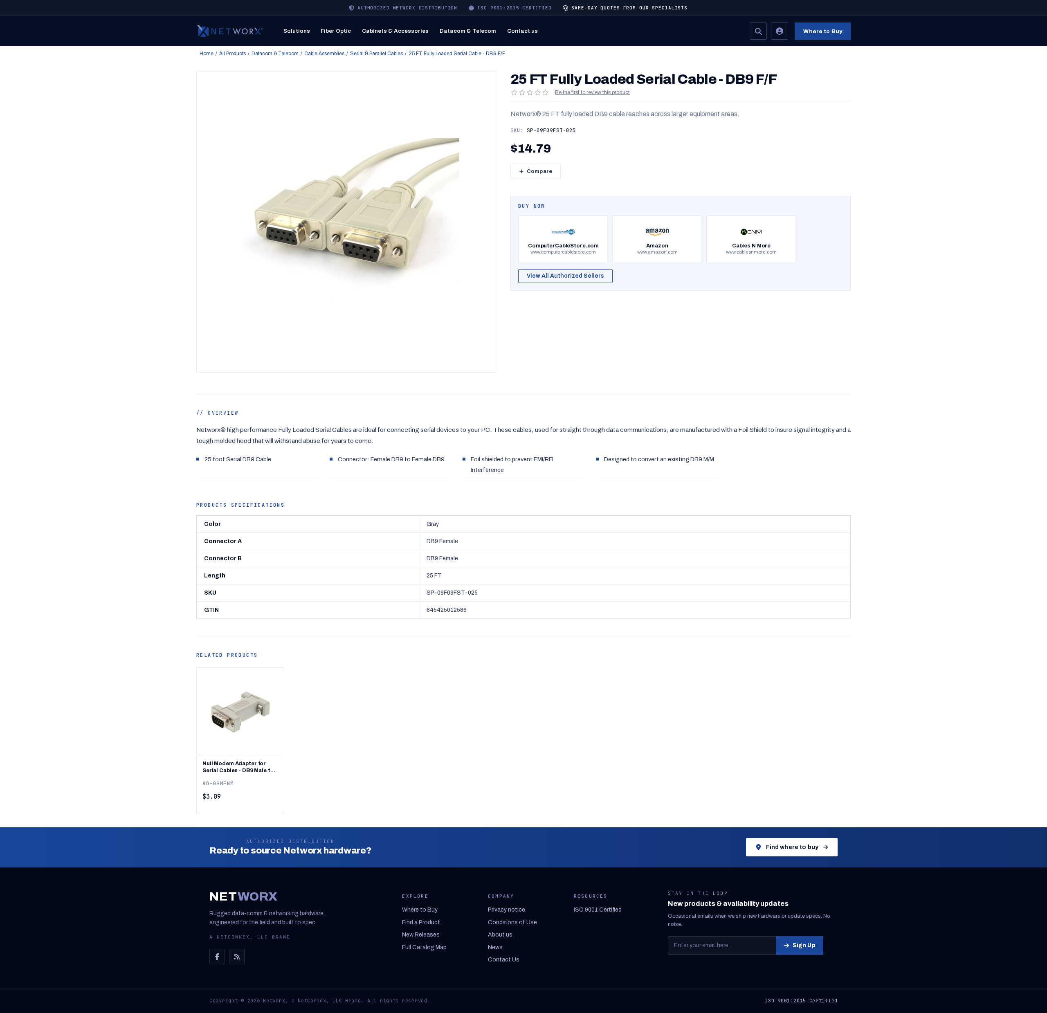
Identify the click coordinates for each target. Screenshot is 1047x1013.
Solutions (296, 31)
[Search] (758, 31)
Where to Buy (822, 31)
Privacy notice (506, 910)
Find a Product (421, 922)
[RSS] (237, 956)
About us (500, 935)
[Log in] (779, 31)
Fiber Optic (336, 31)
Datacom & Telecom (468, 31)
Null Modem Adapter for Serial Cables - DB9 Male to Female (238, 767)
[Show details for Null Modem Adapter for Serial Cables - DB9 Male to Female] (240, 711)
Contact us (522, 31)
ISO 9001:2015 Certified (801, 1000)
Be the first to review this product (592, 92)
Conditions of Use (512, 922)
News (495, 947)
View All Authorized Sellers (565, 276)
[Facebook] (217, 956)
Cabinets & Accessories (395, 31)
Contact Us (503, 960)
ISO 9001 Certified (598, 910)
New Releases (421, 935)
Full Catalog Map (424, 947)
